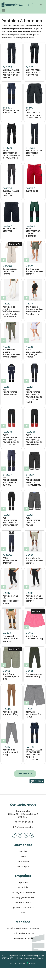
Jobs (23, 912)
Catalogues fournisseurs (23, 892)
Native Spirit (23, 866)
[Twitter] (32, 835)
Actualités (23, 887)
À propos (23, 882)
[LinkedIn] (26, 835)
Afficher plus (25, 773)
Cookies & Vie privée (23, 938)
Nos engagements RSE (23, 897)
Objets (23, 856)
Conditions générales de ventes (23, 928)
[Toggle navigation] (3, 11)
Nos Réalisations (23, 902)
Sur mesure (23, 861)
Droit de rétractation (23, 933)
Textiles (23, 851)
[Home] (12, 5)
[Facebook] (14, 835)
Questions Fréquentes (23, 907)
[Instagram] (20, 835)
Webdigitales (38, 958)
